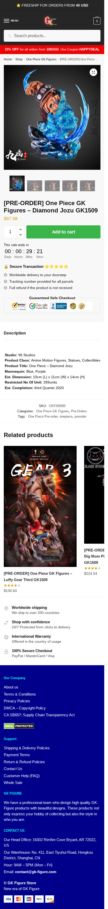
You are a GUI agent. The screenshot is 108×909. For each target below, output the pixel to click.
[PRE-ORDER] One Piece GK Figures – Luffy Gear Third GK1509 (38, 576)
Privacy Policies (17, 701)
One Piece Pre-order (43, 416)
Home (8, 59)
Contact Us (13, 769)
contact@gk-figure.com (35, 872)
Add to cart (63, 231)
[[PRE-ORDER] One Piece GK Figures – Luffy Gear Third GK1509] (40, 506)
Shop (19, 59)
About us (11, 687)
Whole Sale (13, 782)
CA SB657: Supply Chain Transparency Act (39, 715)
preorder (80, 416)
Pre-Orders (79, 411)
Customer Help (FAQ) (22, 776)
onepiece (66, 416)
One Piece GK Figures (41, 59)
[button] (93, 72)
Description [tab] (15, 333)
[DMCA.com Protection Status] (19, 728)
